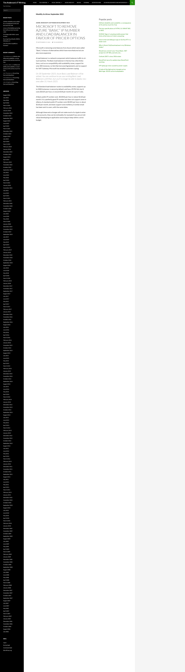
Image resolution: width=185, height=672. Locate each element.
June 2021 (6, 193)
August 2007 (6, 600)
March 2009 (6, 551)
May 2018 (6, 273)
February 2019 (7, 250)
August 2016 (6, 324)
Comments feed (7, 648)
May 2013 (6, 422)
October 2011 (7, 472)
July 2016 (6, 327)
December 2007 (7, 590)
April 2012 (6, 456)
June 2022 (6, 175)
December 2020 (7, 203)
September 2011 (8, 474)
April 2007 (6, 611)
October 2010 (7, 502)
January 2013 (7, 433)
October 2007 (7, 595)
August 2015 (6, 353)
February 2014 (7, 399)
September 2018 (8, 263)
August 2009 (6, 539)
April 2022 (6, 180)
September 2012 (8, 443)
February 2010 (7, 523)
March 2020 (6, 221)
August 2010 (6, 508)
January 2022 (7, 185)
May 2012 (6, 453)
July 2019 (6, 237)
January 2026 (7, 110)
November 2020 (7, 206)
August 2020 (6, 211)
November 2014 (7, 376)
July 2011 (6, 479)
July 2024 (6, 139)
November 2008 (7, 562)
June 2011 (6, 482)
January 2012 (7, 464)
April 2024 (6, 141)
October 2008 (7, 564)
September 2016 (8, 322)
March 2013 (6, 428)
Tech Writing (43, 2)
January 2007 (7, 619)
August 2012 (6, 446)
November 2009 (7, 531)
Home (35, 2)
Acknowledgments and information (115, 2)
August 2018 (6, 265)
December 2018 (7, 255)
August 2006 (6, 629)
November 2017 (7, 288)
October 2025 (7, 116)
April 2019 (6, 244)
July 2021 (6, 190)
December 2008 (7, 559)
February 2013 (7, 430)
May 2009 (6, 546)
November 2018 (7, 257)
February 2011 (7, 492)
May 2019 (6, 242)
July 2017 (6, 296)
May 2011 (6, 484)
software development (57, 23)
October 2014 (7, 379)
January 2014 (7, 402)
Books (79, 2)
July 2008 (6, 572)
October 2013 (7, 410)
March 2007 (6, 613)
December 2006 (7, 621)
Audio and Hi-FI (69, 2)
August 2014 (6, 384)
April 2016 (6, 335)
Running (86, 2)
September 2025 (8, 118)
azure (38, 23)
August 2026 (6, 95)
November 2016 (7, 317)
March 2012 (6, 459)
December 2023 (7, 152)
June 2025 (6, 123)
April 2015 (6, 363)
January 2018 (7, 283)
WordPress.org (7, 650)
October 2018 (7, 260)
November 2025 (7, 113)
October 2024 (7, 134)
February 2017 (7, 309)
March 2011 (6, 490)
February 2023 (7, 162)
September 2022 (8, 170)
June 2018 (6, 270)
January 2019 (7, 252)
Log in (5, 642)
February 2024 (7, 146)
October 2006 (7, 626)
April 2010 (6, 518)
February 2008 (7, 585)
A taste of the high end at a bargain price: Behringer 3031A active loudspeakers (112, 70)
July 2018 (6, 268)
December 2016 (7, 314)
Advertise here (96, 2)
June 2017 (6, 299)
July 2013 (6, 417)
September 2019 (8, 234)
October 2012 (7, 441)
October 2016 (7, 319)
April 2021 (6, 195)
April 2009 (6, 549)
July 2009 (6, 541)
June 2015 (6, 358)
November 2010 (7, 500)
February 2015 (7, 368)
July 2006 (6, 631)
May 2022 (6, 177)
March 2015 (6, 366)
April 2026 (6, 103)
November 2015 (7, 345)
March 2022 (6, 183)
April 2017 (6, 304)
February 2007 (7, 616)
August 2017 (6, 294)
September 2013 (8, 412)
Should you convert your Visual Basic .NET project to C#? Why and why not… (113, 52)
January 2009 (7, 557)
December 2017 (7, 286)
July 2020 (6, 214)
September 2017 (8, 291)
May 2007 (6, 608)
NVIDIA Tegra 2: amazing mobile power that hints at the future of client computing (113, 35)
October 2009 (7, 533)
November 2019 (7, 229)
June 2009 (6, 544)
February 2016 (7, 340)
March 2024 (6, 144)
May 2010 (6, 515)
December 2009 (7, 528)
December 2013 (7, 404)
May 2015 (6, 361)
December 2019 (7, 226)
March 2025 (6, 128)
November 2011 (7, 469)
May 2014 (6, 392)
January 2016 (7, 343)
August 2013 (6, 415)
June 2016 (6, 330)
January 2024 (7, 149)
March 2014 (6, 397)
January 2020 (7, 224)
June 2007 (6, 606)
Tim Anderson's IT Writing (14, 2)
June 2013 (6, 420)
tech (68, 23)
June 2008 (6, 575)
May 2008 (6, 577)
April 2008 (6, 580)
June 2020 (6, 216)
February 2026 (7, 108)
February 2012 (7, 461)
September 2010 (8, 505)
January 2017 (7, 312)
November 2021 (7, 188)
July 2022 (6, 172)
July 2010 (6, 510)
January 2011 (7, 495)
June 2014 (6, 389)
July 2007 (6, 603)
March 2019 (6, 247)
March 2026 (6, 105)
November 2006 (7, 624)
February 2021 (7, 201)
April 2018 (6, 275)
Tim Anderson (58, 42)
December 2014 (7, 373)
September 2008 (8, 567)
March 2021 (6, 198)
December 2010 (7, 497)
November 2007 (7, 593)
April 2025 (6, 126)
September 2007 (8, 598)
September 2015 (8, 350)
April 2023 (6, 159)
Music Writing (56, 2)
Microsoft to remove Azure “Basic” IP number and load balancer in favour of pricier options (60, 32)
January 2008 (7, 588)
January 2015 (7, 371)
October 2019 (7, 232)
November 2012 (7, 438)
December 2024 (7, 131)
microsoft (44, 23)
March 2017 (6, 306)
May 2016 (6, 332)
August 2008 (6, 570)
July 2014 (6, 386)
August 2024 (6, 136)
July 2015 (6, 355)
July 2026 (6, 97)
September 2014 (8, 381)
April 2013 (6, 425)
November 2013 (7, 407)
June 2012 (6, 451)
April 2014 (6, 394)
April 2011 (6, 487)
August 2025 (6, 121)
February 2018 (7, 281)
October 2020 (7, 208)
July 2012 (6, 448)
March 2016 (6, 337)
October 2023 (7, 154)
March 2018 (6, 278)
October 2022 (7, 167)
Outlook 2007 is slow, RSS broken (110, 56)
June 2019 (6, 239)
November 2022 (7, 165)
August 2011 (6, 477)
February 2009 (7, 554)
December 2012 (7, 435)
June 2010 (6, 513)
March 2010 (6, 521)
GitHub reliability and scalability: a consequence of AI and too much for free (115, 24)
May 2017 (6, 301)
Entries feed (6, 645)
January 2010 (7, 526)
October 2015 (7, 348)
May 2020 (6, 219)
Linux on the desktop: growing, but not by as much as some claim (11, 30)
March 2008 (6, 582)
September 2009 (8, 536)
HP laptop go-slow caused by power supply (113, 66)
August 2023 (6, 157)
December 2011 (7, 466)
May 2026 (6, 100)
